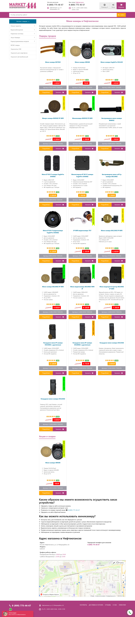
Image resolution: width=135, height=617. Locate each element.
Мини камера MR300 (82, 62)
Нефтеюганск (80, 2)
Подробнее (46, 92)
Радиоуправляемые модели (20, 41)
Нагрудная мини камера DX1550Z (112, 343)
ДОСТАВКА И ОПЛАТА (96, 605)
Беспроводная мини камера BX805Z (111, 119)
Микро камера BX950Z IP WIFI (53, 118)
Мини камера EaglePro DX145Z (112, 62)
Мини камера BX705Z (53, 62)
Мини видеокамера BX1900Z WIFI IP (82, 288)
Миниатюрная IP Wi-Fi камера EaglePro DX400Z (82, 175)
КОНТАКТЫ (83, 605)
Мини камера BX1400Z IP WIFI (53, 287)
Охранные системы (17, 34)
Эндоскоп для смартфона (19, 53)
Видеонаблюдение (17, 30)
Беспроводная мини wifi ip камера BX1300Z (111, 175)
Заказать (59, 92)
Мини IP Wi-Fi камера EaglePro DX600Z (53, 175)
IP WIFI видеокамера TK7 (82, 230)
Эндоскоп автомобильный (19, 57)
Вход (113, 7)
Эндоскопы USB (16, 49)
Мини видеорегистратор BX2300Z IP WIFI (112, 288)
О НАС (115, 605)
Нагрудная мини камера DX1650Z (53, 399)
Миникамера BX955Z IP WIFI (82, 118)
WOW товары (15, 45)
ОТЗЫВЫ (108, 605)
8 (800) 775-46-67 (55, 4)
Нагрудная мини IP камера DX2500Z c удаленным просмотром (53, 344)
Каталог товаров (22, 21)
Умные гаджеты (16, 26)
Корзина (121, 7)
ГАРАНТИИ (122, 605)
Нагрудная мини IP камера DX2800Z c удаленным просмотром (82, 344)
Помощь (104, 7)
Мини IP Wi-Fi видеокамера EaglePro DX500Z (53, 231)
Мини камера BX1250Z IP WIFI (111, 230)
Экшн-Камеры (15, 37)
